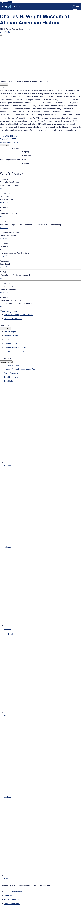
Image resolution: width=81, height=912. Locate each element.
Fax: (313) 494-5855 (8, 139)
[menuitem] (42, 903)
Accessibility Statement (13, 891)
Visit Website (5, 32)
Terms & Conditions (11, 899)
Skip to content (6, 1)
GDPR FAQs (9, 895)
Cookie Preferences (12, 903)
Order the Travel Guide (13, 318)
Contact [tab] (4, 84)
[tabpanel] (40, 115)
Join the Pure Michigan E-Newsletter (18, 314)
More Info (4, 188)
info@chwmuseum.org (9, 142)
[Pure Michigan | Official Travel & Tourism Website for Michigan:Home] (11, 7)
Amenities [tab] (5, 145)
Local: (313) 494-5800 (8, 136)
